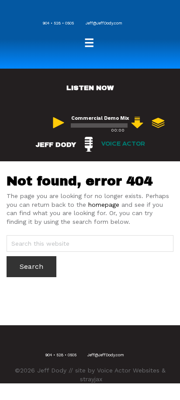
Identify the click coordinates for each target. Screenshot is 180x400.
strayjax (91, 379)
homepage (103, 204)
